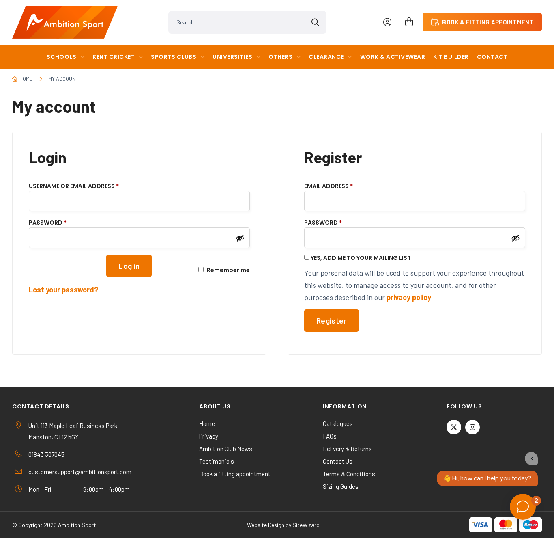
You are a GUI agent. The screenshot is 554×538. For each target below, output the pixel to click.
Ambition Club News (225, 448)
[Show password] (240, 237)
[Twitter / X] (454, 427)
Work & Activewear (392, 57)
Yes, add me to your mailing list (360, 258)
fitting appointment (488, 22)
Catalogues (338, 423)
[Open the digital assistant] (523, 507)
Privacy (208, 436)
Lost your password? (63, 289)
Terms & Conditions (349, 474)
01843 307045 (46, 454)
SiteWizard (306, 524)
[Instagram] (472, 427)
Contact (492, 57)
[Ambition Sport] (65, 22)
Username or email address (87, 185)
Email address (342, 185)
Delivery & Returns (347, 448)
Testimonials (216, 461)
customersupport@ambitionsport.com (79, 471)
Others (280, 57)
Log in (129, 265)
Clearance (326, 57)
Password (61, 222)
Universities (232, 57)
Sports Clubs (173, 57)
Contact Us (337, 461)
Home (26, 79)
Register (331, 320)
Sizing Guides (341, 486)
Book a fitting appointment (235, 474)
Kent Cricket (113, 57)
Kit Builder (451, 57)
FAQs (330, 436)
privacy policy (409, 297)
